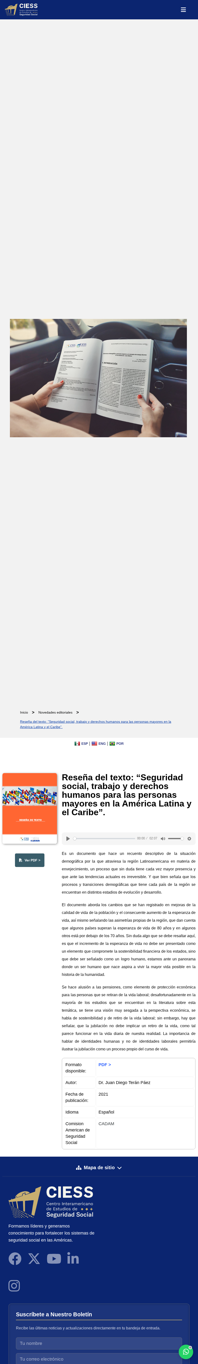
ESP (84, 744)
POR (120, 744)
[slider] (104, 838)
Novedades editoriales (55, 712)
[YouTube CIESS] (54, 1258)
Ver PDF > (32, 860)
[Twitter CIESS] (34, 1258)
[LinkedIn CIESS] (73, 1258)
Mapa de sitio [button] (99, 1167)
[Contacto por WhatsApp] (186, 1352)
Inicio (24, 712)
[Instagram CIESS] (14, 1285)
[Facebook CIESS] (14, 1258)
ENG (102, 744)
